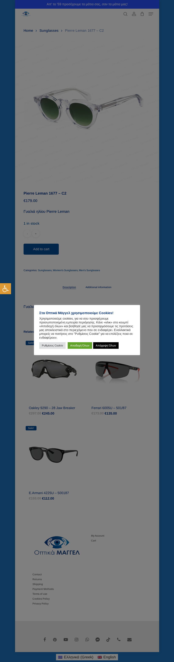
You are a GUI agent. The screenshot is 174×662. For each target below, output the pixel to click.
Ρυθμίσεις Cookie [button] (52, 345)
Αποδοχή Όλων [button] (80, 345)
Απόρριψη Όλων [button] (106, 345)
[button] (5, 288)
